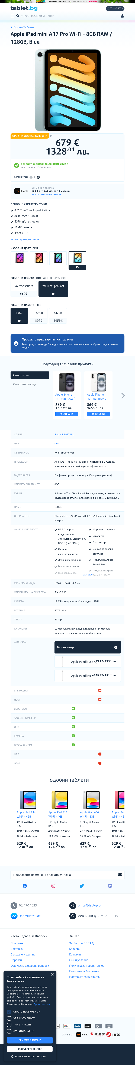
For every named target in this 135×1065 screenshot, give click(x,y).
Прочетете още (42, 1004)
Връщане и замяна (23, 954)
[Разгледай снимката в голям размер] (67, 90)
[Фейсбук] (25, 886)
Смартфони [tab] (21, 375)
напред (123, 395)
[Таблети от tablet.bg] (24, 8)
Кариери (74, 948)
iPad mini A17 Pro (64, 434)
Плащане (17, 943)
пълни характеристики (23, 239)
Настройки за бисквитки (84, 976)
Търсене (18, 15)
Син (56, 443)
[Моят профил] (122, 16)
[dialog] (30, 1016)
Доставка (17, 948)
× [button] (52, 974)
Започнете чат (29, 916)
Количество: (21, 176)
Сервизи (16, 960)
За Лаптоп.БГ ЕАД (81, 943)
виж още (88, 574)
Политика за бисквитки (84, 971)
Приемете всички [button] (30, 1040)
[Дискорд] (110, 886)
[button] (30, 1056)
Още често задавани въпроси (30, 965)
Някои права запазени (23, 1056)
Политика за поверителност (87, 965)
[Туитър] (82, 886)
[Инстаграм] (53, 886)
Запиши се (120, 875)
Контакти (75, 954)
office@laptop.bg (90, 905)
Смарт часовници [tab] (24, 384)
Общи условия (78, 960)
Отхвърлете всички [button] (30, 1049)
